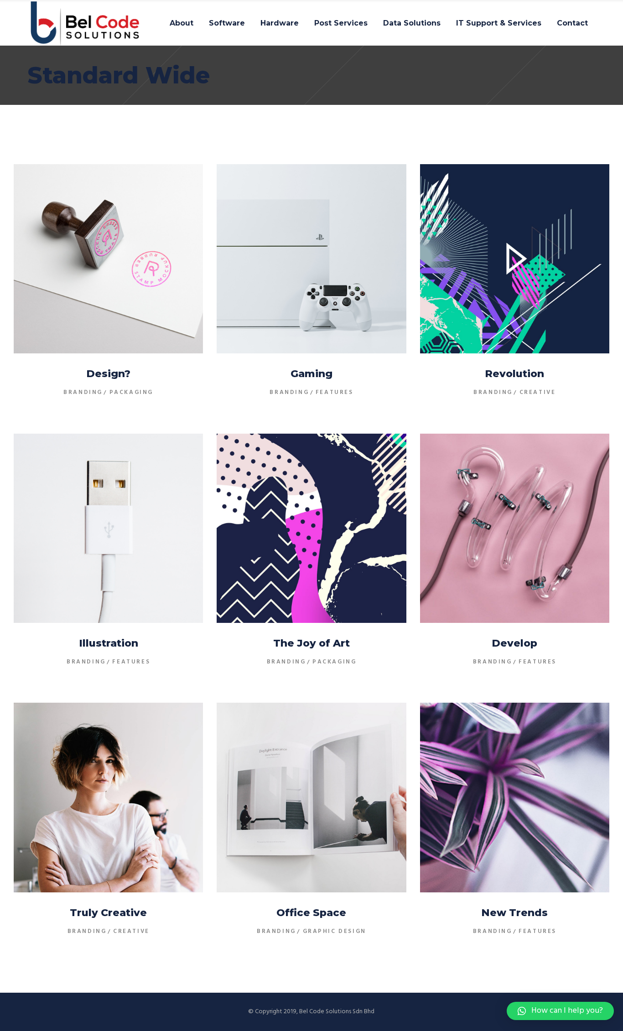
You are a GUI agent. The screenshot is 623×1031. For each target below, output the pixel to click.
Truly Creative (108, 913)
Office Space (311, 913)
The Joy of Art (311, 643)
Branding (83, 392)
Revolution (514, 374)
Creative (537, 392)
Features (334, 392)
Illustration (108, 643)
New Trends (514, 913)
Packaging (131, 392)
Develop (514, 643)
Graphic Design (334, 931)
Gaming (311, 374)
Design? (108, 374)
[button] (560, 1011)
